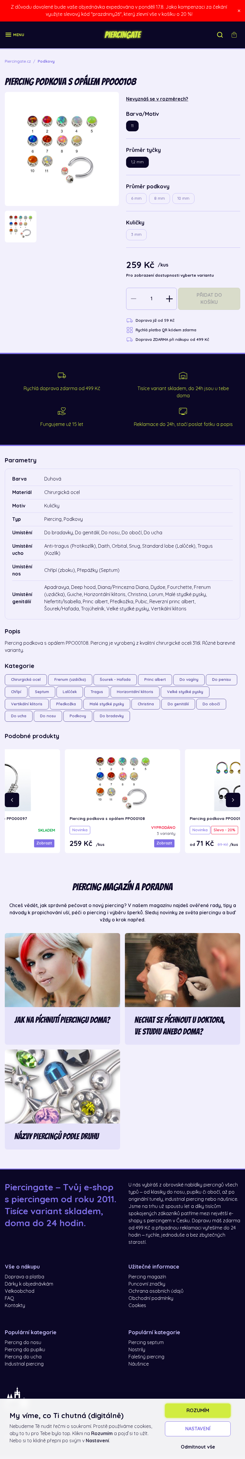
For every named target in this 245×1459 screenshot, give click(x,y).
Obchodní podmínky (150, 1298)
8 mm (159, 198)
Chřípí (16, 692)
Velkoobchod (19, 1291)
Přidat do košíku (209, 299)
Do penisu (221, 679)
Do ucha (18, 716)
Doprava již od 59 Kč (155, 320)
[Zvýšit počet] (169, 299)
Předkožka (66, 704)
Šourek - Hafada (115, 679)
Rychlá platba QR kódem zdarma (166, 330)
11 (132, 126)
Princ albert (155, 679)
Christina (146, 704)
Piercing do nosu (23, 1342)
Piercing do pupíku (25, 1349)
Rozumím (197, 1410)
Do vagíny (189, 679)
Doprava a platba (24, 1277)
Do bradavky (112, 716)
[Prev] (12, 800)
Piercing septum (146, 1342)
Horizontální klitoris (135, 692)
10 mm (183, 198)
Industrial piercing (24, 1364)
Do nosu (48, 716)
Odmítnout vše (198, 1447)
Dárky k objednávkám (29, 1284)
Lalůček (70, 692)
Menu (18, 35)
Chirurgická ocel (26, 679)
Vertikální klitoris (26, 704)
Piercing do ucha (23, 1357)
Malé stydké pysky (107, 704)
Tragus (97, 692)
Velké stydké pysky (185, 692)
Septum (42, 692)
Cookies (137, 1305)
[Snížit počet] (133, 299)
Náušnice (138, 1364)
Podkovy (78, 716)
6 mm (136, 198)
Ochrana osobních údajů (155, 1291)
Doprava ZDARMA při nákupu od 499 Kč (172, 339)
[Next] (233, 800)
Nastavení (197, 1429)
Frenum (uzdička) (70, 679)
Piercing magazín (147, 1277)
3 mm (136, 234)
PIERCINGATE (122, 35)
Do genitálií (178, 704)
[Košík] (234, 35)
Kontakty (15, 1305)
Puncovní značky (146, 1284)
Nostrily (136, 1349)
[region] (62, 226)
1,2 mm (137, 162)
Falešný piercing (146, 1357)
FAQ (9, 1298)
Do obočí (211, 704)
